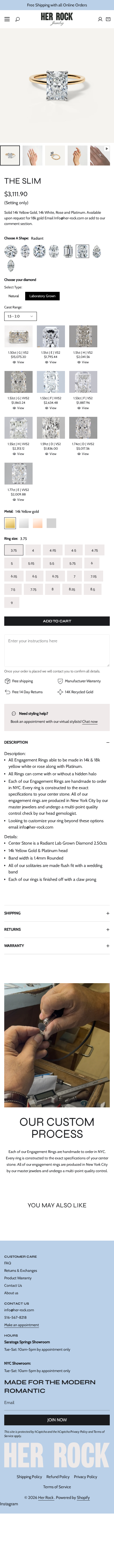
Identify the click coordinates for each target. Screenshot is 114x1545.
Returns (12, 929)
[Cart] (108, 19)
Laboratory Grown (42, 296)
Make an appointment (21, 1324)
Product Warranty (18, 1278)
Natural (13, 296)
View (20, 362)
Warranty (14, 945)
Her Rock (46, 1497)
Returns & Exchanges (20, 1270)
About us (11, 1292)
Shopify (83, 1497)
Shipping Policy (29, 1476)
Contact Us (13, 1285)
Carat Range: (13, 307)
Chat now (90, 721)
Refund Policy (58, 1476)
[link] (57, 1455)
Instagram (9, 1503)
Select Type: (13, 287)
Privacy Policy (79, 1432)
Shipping (12, 913)
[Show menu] (7, 19)
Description (16, 742)
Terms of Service (57, 1487)
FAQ (7, 1263)
